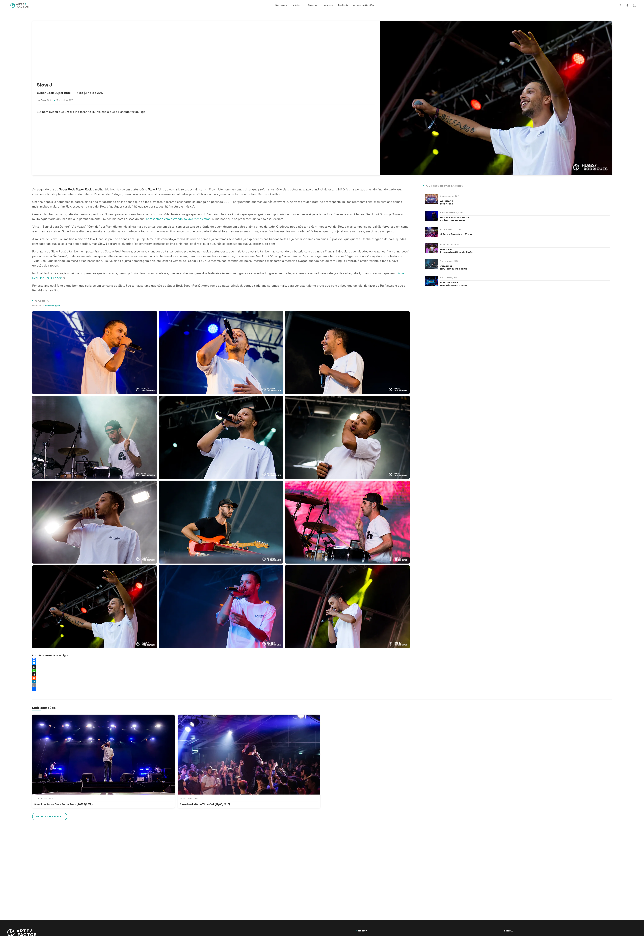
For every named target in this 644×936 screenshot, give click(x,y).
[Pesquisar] (620, 5)
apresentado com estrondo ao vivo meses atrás (178, 219)
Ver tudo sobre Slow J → (50, 816)
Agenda (328, 5)
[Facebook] (627, 5)
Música (296, 5)
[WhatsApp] (221, 670)
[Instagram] (634, 5)
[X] (221, 667)
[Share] (221, 689)
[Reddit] (221, 678)
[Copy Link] (221, 685)
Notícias (280, 5)
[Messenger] (221, 663)
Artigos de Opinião (363, 5)
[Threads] (221, 674)
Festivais (343, 5)
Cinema (312, 5)
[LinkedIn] (221, 681)
